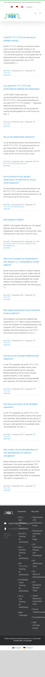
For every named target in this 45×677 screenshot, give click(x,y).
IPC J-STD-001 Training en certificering (23, 552)
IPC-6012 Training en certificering (23, 538)
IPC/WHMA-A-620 (9, 246)
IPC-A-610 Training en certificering (23, 601)
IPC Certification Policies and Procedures (36, 550)
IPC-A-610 (23, 163)
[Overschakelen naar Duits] (17, 7)
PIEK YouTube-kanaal (36, 625)
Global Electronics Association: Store (36, 600)
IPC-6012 (36, 161)
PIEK (8, 71)
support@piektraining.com (11, 523)
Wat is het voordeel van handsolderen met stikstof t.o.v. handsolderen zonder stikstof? (21, 261)
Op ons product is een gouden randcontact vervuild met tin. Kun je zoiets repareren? (19, 179)
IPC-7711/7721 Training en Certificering (23, 569)
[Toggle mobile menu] (40, 13)
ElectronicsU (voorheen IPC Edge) (36, 535)
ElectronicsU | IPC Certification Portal (36, 521)
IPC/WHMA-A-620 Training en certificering (23, 585)
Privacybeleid (27, 640)
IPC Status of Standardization (36, 574)
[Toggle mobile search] (35, 13)
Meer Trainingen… (23, 613)
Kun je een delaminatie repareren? (19, 137)
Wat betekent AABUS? (13, 219)
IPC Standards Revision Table (36, 586)
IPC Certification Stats (36, 563)
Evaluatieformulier (36, 617)
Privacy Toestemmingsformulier (36, 610)
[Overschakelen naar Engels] (11, 7)
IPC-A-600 (17, 163)
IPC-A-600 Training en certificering (23, 523)
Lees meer (6, 75)
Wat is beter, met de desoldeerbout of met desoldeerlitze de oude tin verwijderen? (20, 452)
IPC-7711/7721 (8, 163)
